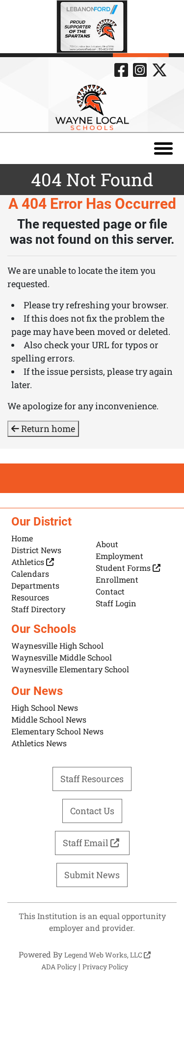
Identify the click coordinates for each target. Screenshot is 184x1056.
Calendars (30, 573)
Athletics (28, 562)
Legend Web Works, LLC (104, 954)
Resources (30, 597)
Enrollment (117, 579)
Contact (110, 591)
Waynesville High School (57, 645)
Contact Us (92, 811)
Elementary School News (57, 731)
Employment (119, 556)
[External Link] (92, 26)
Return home (47, 428)
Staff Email (86, 843)
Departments (35, 585)
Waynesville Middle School (61, 657)
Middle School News (48, 719)
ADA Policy (59, 966)
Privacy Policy (105, 966)
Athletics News (39, 743)
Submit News (92, 875)
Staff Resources (92, 779)
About (107, 544)
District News (36, 550)
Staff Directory (38, 609)
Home (22, 538)
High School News (44, 707)
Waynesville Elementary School (70, 669)
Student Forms (124, 567)
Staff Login (116, 603)
